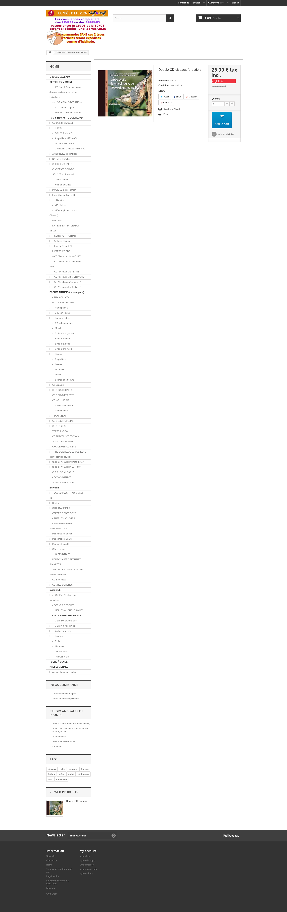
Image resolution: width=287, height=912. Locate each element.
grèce (61, 774)
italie (62, 769)
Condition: (163, 85)
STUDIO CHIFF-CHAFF (63, 741)
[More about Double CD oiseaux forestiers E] (54, 808)
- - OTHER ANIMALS (62, 133)
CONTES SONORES (62, 585)
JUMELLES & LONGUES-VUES (68, 610)
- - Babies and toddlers (63, 405)
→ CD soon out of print (63, 107)
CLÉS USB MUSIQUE (63, 472)
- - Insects (57, 364)
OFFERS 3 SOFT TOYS (64, 513)
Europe (85, 769)
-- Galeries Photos (61, 241)
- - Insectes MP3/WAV (63, 143)
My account (88, 851)
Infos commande (64, 685)
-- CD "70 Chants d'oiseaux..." (66, 282)
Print (165, 114)
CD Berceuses (59, 579)
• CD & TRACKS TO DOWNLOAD (66, 118)
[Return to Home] (50, 52)
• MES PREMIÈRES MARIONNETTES (60, 526)
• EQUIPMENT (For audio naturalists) (63, 597)
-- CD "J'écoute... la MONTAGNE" (68, 277)
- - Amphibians (59, 359)
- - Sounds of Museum (63, 380)
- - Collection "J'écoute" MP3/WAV (68, 148)
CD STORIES (59, 426)
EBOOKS (57, 220)
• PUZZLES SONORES (63, 518)
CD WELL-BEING (60, 400)
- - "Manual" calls (60, 656)
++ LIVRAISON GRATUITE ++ (67, 102)
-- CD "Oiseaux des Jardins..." (66, 287)
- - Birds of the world (62, 349)
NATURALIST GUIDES (63, 302)
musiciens (61, 779)
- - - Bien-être (58, 200)
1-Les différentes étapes (64, 693)
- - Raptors (57, 354)
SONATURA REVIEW (62, 441)
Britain (51, 774)
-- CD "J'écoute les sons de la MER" (65, 264)
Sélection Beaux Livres (63, 482)
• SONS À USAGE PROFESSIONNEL (58, 664)
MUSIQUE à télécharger (64, 190)
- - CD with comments (62, 323)
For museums (59, 736)
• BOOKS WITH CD (61, 477)
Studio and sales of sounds (66, 713)
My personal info (88, 869)
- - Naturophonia (60, 307)
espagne (73, 769)
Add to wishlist (226, 134)
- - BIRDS (57, 128)
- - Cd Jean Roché (61, 313)
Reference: (163, 80)
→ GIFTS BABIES (61, 554)
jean (50, 779)
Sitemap (50, 888)
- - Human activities (61, 184)
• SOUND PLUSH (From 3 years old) (66, 495)
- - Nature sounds (60, 179)
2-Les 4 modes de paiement (65, 698)
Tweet (166, 96)
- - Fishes (56, 374)
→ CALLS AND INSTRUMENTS (65, 615)
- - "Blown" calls (60, 651)
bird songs (83, 774)
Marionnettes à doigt (62, 533)
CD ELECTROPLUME (63, 421)
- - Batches (57, 636)
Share (178, 96)
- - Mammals (58, 369)
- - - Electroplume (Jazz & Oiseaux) (63, 213)
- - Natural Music (60, 410)
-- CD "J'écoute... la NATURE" (66, 256)
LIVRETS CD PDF (61, 251)
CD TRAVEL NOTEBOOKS (65, 436)
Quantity (216, 98)
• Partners (57, 746)
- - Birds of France (61, 338)
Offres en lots (58, 549)
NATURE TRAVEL (61, 159)
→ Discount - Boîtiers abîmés (66, 112)
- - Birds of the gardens (63, 333)
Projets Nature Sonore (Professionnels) (71, 723)
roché (71, 774)
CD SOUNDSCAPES (62, 390)
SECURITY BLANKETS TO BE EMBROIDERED (66, 572)
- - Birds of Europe (61, 344)
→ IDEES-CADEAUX (59, 77)
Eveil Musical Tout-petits (64, 195)
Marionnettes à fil (60, 544)
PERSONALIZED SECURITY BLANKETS (65, 562)
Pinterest (167, 102)
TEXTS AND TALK (61, 431)
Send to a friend (171, 109)
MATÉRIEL (54, 590)
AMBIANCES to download (64, 154)
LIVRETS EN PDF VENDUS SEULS (64, 228)
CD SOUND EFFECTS (63, 395)
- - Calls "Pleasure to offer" (65, 620)
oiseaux (52, 769)
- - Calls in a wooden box (64, 626)
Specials (50, 856)
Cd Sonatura (58, 385)
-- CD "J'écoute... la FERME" (66, 271)
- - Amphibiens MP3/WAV (64, 138)
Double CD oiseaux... (77, 801)
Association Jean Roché (64, 672)
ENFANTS (54, 487)
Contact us (183, 2)
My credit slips (87, 860)
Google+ (192, 96)
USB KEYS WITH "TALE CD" (66, 467)
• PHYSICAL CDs (60, 297)
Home (49, 865)
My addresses (87, 865)
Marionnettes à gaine (62, 539)
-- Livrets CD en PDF (62, 246)
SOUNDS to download (63, 174)
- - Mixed (56, 328)
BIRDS (55, 503)
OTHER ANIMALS (61, 508)
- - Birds (56, 641)
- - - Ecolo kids (59, 205)
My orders (85, 856)
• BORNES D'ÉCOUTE (63, 605)
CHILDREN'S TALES (62, 164)
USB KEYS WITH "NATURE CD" (68, 462)
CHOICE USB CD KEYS (64, 446)
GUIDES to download (62, 123)
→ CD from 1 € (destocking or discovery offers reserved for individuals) (65, 92)
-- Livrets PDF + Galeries (64, 236)
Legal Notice (52, 876)
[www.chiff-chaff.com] (77, 27)
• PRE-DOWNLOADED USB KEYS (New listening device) (67, 454)
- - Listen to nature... (62, 318)
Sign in (235, 2)
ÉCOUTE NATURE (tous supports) (66, 292)
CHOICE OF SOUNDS (63, 169)
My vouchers (86, 873)
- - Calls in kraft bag (61, 631)
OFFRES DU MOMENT (60, 82)
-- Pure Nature (59, 416)
